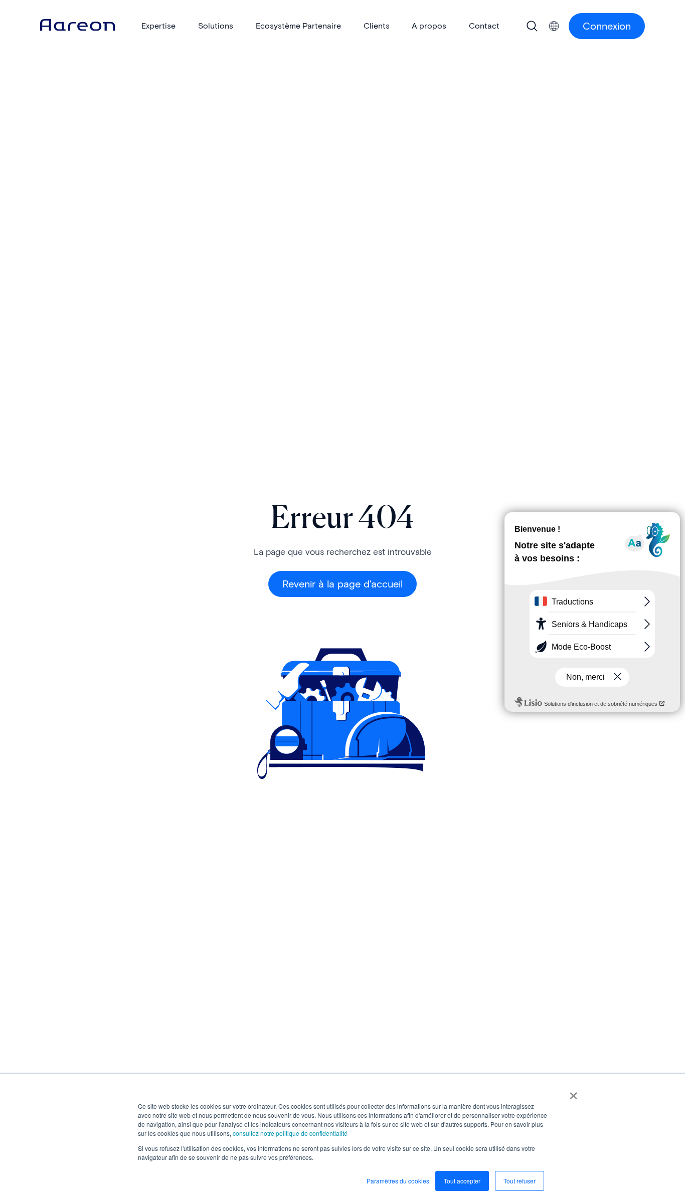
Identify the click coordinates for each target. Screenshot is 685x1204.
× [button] (573, 1092)
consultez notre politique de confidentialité (290, 1133)
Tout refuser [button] (519, 1180)
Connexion (607, 26)
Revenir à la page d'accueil (342, 584)
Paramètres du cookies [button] (398, 1180)
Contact (484, 26)
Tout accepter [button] (462, 1180)
